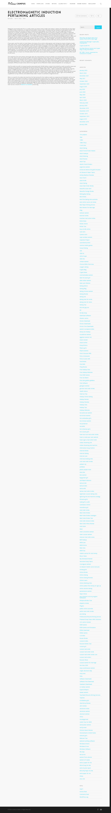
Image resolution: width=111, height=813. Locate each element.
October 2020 (83, 81)
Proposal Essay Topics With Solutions (90, 619)
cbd (81, 251)
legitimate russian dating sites (88, 494)
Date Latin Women (85, 283)
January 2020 (83, 105)
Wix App (82, 752)
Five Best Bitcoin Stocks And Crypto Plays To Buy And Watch (90, 49)
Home (33, 3)
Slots (81, 676)
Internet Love (83, 456)
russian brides (84, 641)
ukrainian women (85, 711)
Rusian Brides (84, 638)
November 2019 (84, 111)
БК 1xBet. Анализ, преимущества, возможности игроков (89, 52)
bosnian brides (84, 215)
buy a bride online (85, 229)
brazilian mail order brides (87, 218)
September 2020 (84, 84)
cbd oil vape (83, 256)
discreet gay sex (84, 307)
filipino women (84, 351)
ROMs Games (83, 633)
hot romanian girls (85, 429)
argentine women (85, 167)
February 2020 (84, 103)
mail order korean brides (87, 521)
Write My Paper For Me (86, 771)
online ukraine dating (86, 588)
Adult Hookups (84, 153)
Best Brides (83, 196)
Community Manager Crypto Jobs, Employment (89, 42)
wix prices (83, 754)
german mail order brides (87, 388)
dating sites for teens (86, 302)
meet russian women (86, 534)
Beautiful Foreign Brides (87, 191)
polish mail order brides (87, 611)
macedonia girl (84, 507)
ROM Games (83, 625)
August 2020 (83, 86)
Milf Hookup (83, 540)
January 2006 (83, 124)
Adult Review (83, 159)
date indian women (85, 280)
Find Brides (83, 361)
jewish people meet (85, 469)
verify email (83, 727)
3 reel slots (83, 145)
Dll (80, 310)
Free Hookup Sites (85, 369)
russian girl (83, 646)
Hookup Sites (83, 405)
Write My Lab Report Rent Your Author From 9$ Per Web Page (89, 38)
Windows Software (85, 749)
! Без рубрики (83, 134)
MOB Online (83, 545)
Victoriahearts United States (88, 733)
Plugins (82, 606)
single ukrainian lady (86, 671)
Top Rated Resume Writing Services (90, 695)
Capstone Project (84, 240)
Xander (11, 18)
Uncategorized (84, 719)
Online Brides (84, 572)
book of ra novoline (26, 84)
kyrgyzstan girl (84, 477)
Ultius (81, 716)
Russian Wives (84, 660)
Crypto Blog (83, 269)
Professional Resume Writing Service (90, 617)
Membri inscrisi (82, 3)
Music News (83, 556)
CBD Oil (82, 253)
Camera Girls (83, 234)
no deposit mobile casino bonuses (90, 567)
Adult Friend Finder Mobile (87, 151)
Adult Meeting (84, 156)
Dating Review (84, 294)
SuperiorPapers (84, 689)
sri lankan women (85, 687)
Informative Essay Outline (87, 448)
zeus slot (82, 779)
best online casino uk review (88, 202)
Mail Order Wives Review (87, 523)
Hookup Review (84, 399)
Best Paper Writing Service (87, 205)
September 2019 (84, 116)
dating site (83, 296)
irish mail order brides (86, 461)
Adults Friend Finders (86, 164)
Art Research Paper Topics (87, 172)
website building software (87, 741)
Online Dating (84, 575)
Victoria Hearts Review (86, 730)
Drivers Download (85, 321)
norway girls (83, 569)
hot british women (85, 415)
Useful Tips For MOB (86, 722)
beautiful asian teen (85, 188)
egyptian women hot (86, 337)
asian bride (83, 180)
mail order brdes (84, 510)
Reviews (54, 3)
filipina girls (83, 348)
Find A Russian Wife (85, 353)
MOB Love (83, 542)
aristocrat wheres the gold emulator (90, 169)
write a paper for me (86, 762)
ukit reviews (83, 706)
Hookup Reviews (84, 402)
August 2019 (83, 119)
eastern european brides (87, 329)
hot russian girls (84, 432)
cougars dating (84, 267)
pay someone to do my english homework (88, 597)
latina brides (83, 486)
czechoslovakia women (86, 275)
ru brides (82, 635)
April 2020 (83, 97)
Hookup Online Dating (86, 396)
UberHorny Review (85, 703)
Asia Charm (83, 178)
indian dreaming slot (86, 442)
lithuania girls (84, 499)
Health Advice (84, 391)
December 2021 (84, 76)
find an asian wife (85, 359)
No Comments (82, 16)
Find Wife (82, 364)
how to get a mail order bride (88, 440)
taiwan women (84, 692)
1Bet (81, 137)
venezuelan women (85, 725)
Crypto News (83, 272)
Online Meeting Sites (86, 583)
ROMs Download (84, 630)
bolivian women (84, 213)
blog (81, 210)
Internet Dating (84, 453)
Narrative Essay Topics (86, 561)
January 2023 (83, 70)
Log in (81, 789)
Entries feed (83, 791)
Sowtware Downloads (86, 684)
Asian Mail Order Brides (87, 186)
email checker (84, 340)
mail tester (83, 526)
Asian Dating (83, 183)
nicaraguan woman (85, 564)
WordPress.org (84, 797)
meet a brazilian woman (87, 532)
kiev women (83, 475)
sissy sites (83, 673)
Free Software (84, 383)
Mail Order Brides (85, 513)
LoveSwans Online (85, 505)
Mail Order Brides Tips (86, 518)
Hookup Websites (85, 410)
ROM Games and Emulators (88, 627)
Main (24, 18)
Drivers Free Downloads (86, 326)
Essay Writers (83, 345)
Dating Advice (84, 286)
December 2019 (84, 108)
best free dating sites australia (88, 199)
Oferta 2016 (40, 3)
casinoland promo (85, 242)
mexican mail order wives (87, 537)
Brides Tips (83, 226)
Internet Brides (84, 450)
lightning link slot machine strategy (90, 496)
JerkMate (82, 467)
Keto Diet (82, 472)
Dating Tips (83, 305)
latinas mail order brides (87, 491)
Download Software (85, 315)
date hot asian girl (85, 278)
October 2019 (83, 113)
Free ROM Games (85, 375)
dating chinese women (86, 291)
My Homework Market (86, 559)
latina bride (83, 483)
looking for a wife (85, 502)
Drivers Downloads (85, 323)
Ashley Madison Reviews (87, 175)
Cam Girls (82, 232)
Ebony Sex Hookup (85, 332)
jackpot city (83, 464)
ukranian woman (84, 714)
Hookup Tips (83, 407)
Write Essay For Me (85, 765)
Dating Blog (83, 288)
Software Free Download (87, 681)
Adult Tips (83, 161)
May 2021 (82, 78)
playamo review (84, 603)
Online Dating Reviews (86, 577)
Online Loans (83, 580)
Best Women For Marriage (87, 207)
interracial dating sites (86, 459)
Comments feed (84, 794)
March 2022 (83, 73)
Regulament (92, 3)
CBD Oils (82, 259)
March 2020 (83, 100)
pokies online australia (86, 608)
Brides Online (84, 224)
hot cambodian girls (85, 418)
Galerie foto (63, 3)
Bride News (83, 221)
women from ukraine (86, 757)
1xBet (81, 140)
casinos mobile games (86, 245)
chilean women (84, 261)
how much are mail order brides (89, 434)
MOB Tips (82, 550)
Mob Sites (82, 548)
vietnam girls (83, 735)
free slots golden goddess (87, 380)
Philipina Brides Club (86, 600)
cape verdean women (86, 237)
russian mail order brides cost (88, 654)
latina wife (83, 488)
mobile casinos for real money (88, 553)
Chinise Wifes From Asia (87, 264)
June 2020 (82, 92)
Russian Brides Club (85, 644)
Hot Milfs (82, 426)
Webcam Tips (83, 738)
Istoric (47, 3)
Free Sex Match (84, 378)
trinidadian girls (84, 700)
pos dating (83, 614)
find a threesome (85, 356)
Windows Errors (84, 746)
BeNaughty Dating (85, 194)
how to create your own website (89, 437)
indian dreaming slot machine (88, 445)
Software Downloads (86, 679)
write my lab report (85, 768)
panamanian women (86, 591)
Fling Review (83, 367)
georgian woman (84, 386)
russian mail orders (85, 657)
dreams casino (84, 318)
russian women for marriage (88, 662)
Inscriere (72, 3)
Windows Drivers (84, 743)
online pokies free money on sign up (90, 586)
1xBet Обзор (83, 142)
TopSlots (82, 698)
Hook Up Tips (83, 394)
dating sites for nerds (86, 299)
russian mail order (85, 649)
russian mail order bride (87, 652)
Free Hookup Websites (86, 372)
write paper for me (85, 773)
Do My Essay (83, 313)
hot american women (86, 413)
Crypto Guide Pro (85, 45)
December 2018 (84, 122)
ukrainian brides (84, 708)
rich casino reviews (85, 622)
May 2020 (82, 95)
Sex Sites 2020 (84, 665)
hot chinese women (85, 421)
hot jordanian (84, 423)
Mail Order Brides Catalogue (88, 515)
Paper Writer (83, 594)
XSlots (81, 776)
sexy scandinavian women (87, 668)
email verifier (83, 342)
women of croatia (85, 760)
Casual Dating (84, 248)
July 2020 (82, 89)
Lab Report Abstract (85, 480)
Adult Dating (83, 148)
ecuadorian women (85, 334)
